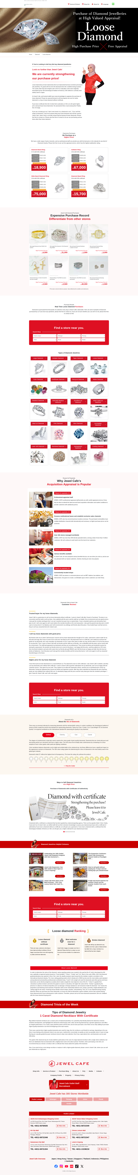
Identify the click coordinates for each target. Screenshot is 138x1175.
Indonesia (95, 1159)
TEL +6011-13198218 (80, 1149)
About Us (96, 4)
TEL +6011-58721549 (80, 1126)
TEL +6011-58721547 (80, 1137)
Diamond (37, 54)
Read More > (60, 862)
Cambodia (69, 1161)
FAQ (83, 1071)
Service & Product (75, 4)
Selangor (53, 1099)
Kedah (69, 1103)
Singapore (78, 1159)
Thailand (86, 1159)
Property (68, 1075)
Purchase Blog (64, 1071)
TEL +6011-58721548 (39, 1137)
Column (99, 1071)
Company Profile (56, 1075)
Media (91, 1071)
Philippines (104, 1159)
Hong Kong (61, 1159)
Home (30, 54)
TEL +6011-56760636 (39, 1126)
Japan (53, 1159)
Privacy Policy (79, 1075)
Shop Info (87, 4)
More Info (62, 1126)
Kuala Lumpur (37, 1099)
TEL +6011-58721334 (39, 1149)
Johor (85, 1099)
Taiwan (70, 1159)
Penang (69, 1099)
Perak (101, 1099)
